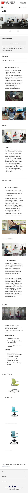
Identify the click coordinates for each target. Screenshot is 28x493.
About (3, 472)
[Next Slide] (18, 31)
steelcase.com (5, 466)
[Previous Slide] (10, 31)
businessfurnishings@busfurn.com (14, 488)
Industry (4, 481)
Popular (4, 476)
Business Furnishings (15, 489)
